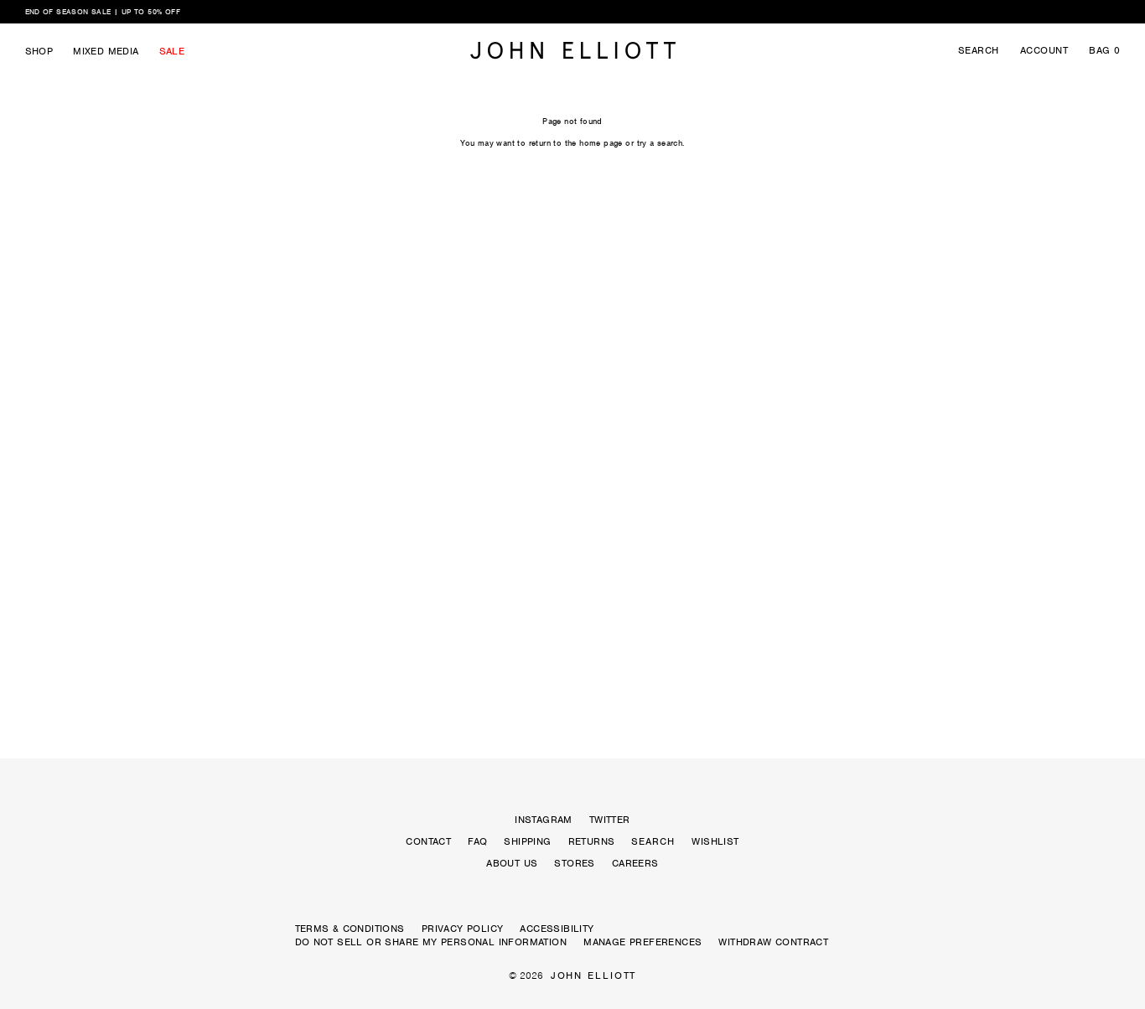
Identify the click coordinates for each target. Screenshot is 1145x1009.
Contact (428, 841)
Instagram (543, 819)
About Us (511, 863)
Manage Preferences (642, 942)
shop (39, 51)
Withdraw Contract (773, 942)
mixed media (105, 51)
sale (172, 51)
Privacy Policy (463, 928)
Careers (635, 863)
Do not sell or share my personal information (431, 942)
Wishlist (715, 841)
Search (978, 50)
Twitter (609, 819)
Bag (1104, 50)
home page (601, 142)
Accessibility (556, 928)
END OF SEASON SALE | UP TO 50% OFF (103, 12)
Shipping (527, 841)
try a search (660, 142)
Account (1044, 50)
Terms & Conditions (350, 928)
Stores (574, 863)
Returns (591, 841)
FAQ (477, 841)
